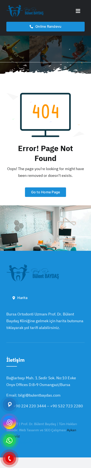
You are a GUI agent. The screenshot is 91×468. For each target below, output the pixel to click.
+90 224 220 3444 (29, 406)
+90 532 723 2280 (66, 406)
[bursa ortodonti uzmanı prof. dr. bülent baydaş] (25, 6)
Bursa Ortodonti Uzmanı (24, 442)
